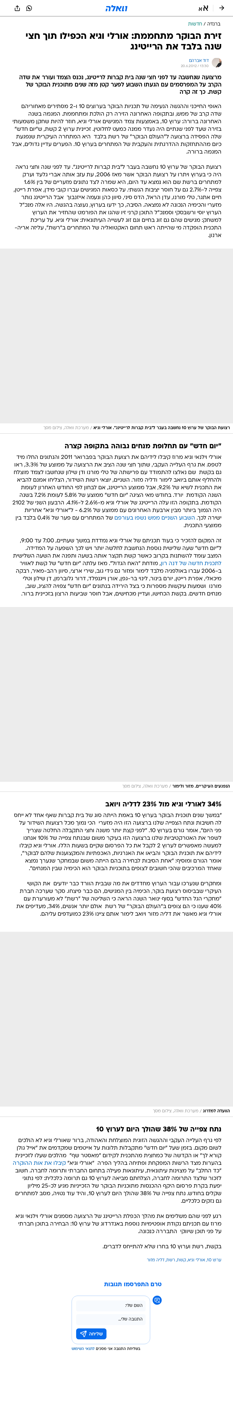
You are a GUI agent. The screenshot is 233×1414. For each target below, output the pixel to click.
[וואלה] (116, 8)
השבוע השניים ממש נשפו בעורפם (154, 518)
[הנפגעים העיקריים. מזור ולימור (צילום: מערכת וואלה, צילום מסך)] (116, 699)
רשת (170, 1260)
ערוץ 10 (214, 1260)
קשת (181, 1260)
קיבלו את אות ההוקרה (39, 1163)
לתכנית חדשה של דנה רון (191, 564)
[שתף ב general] (17, 8)
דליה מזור (155, 1260)
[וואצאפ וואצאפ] (29, 8)
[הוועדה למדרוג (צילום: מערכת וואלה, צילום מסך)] (116, 1024)
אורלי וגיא (196, 1260)
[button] (203, 8)
